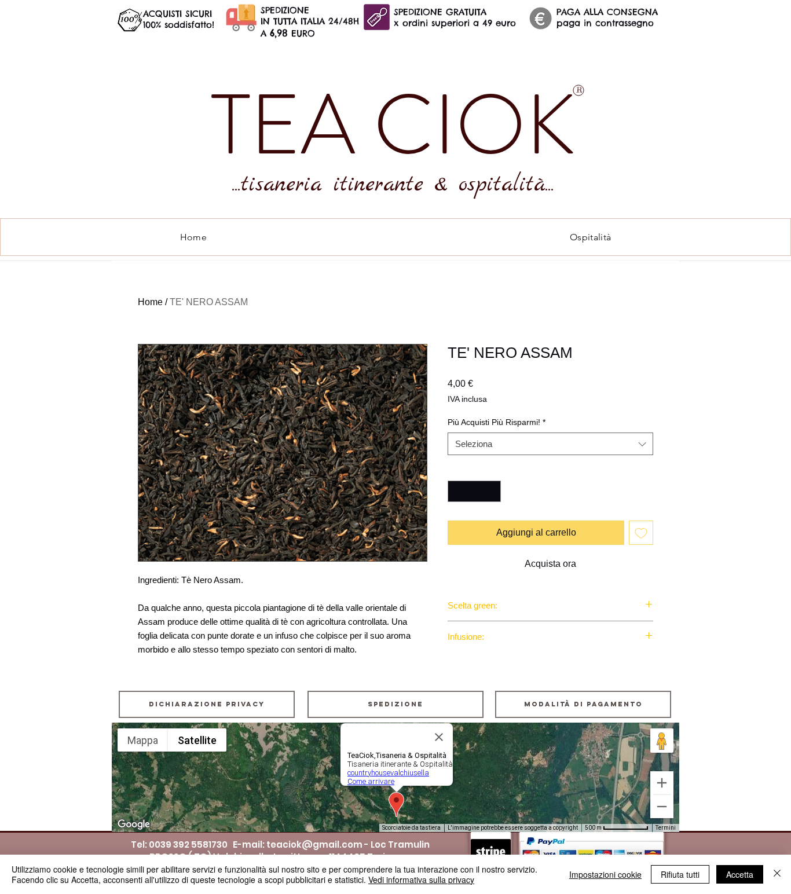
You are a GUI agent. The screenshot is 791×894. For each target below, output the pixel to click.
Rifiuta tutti (680, 874)
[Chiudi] (777, 874)
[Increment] (492, 491)
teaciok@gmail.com (314, 844)
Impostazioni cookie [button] (605, 874)
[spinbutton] (474, 491)
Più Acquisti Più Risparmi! (496, 422)
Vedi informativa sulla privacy (421, 879)
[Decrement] (456, 491)
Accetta (739, 874)
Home (150, 302)
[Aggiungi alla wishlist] (641, 533)
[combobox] (550, 444)
